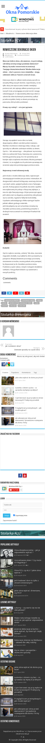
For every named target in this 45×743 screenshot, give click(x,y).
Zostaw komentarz (23, 55)
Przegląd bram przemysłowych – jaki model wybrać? (28, 700)
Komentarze (26, 372)
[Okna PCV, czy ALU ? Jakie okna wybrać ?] (6, 573)
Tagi (35, 372)
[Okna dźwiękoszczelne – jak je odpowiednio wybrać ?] (6, 553)
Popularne (15, 372)
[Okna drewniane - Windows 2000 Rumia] (22, 314)
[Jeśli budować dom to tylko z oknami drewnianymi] (6, 583)
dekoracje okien (28, 300)
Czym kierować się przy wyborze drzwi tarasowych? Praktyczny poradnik (28, 690)
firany (39, 300)
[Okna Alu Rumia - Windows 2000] (22, 533)
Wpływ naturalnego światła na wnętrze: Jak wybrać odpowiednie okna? (28, 620)
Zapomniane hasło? (10, 520)
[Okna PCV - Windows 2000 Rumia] (22, 40)
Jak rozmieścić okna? (13, 345)
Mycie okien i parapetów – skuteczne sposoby (25, 651)
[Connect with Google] (8, 364)
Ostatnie (5, 372)
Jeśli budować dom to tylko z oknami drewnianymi (26, 581)
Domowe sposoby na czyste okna (27, 349)
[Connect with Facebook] (4, 364)
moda (4, 303)
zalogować (29, 356)
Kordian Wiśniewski (11, 53)
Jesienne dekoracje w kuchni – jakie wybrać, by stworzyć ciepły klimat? (28, 631)
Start (2, 33)
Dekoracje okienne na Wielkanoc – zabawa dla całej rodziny (28, 641)
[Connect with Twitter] (12, 364)
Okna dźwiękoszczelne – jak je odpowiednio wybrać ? (27, 551)
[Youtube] (25, 476)
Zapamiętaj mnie (21, 515)
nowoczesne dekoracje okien (21, 303)
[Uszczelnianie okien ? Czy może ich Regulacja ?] (6, 563)
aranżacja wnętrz (12, 300)
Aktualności (10, 33)
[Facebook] (20, 476)
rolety (4, 306)
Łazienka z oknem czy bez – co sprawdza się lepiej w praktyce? (27, 678)
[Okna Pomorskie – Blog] (22, 8)
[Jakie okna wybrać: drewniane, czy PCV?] (6, 594)
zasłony (22, 306)
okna (37, 303)
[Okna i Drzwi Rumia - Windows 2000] (22, 19)
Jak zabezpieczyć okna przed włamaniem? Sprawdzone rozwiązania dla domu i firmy (29, 420)
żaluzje (13, 306)
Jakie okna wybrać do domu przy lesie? (29, 378)
